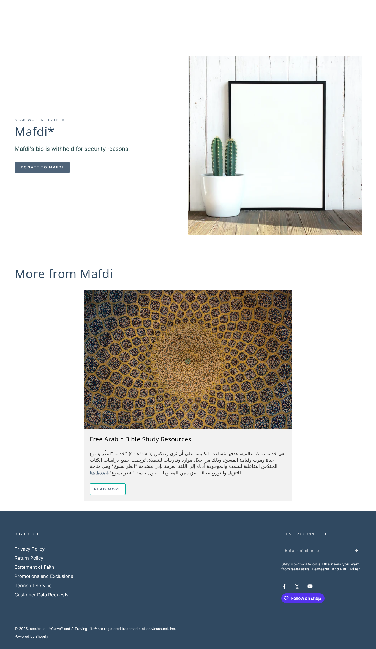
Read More (107, 489)
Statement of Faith (34, 567)
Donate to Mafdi (42, 167)
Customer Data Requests (42, 594)
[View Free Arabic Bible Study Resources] (188, 359)
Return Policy (29, 558)
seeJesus (37, 629)
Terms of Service (33, 585)
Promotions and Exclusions (44, 576)
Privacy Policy (30, 549)
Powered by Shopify (31, 636)
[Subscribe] (358, 550)
